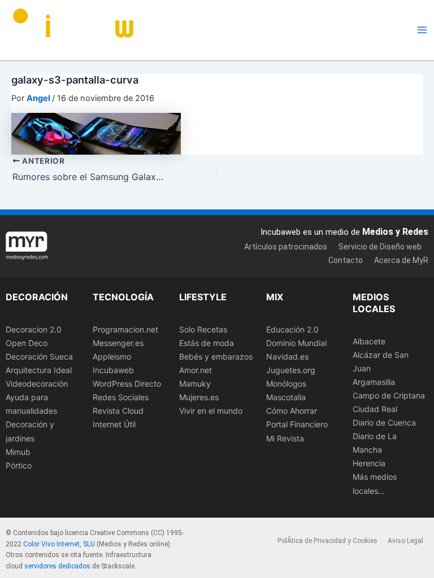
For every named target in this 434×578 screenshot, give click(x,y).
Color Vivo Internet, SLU (59, 544)
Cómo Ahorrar (291, 410)
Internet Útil (114, 424)
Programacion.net (125, 329)
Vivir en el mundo (210, 410)
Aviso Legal (405, 541)
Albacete (369, 341)
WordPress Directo (127, 383)
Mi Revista (285, 438)
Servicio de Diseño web (380, 246)
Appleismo (112, 356)
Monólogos (286, 383)
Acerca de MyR (401, 260)
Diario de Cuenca (384, 422)
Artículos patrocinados (285, 246)
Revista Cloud (118, 410)
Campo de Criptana (389, 395)
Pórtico (19, 465)
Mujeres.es (199, 397)
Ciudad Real (375, 409)
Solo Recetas (203, 329)
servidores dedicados (57, 566)
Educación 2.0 (292, 329)
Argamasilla (374, 382)
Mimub (18, 452)
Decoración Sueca (39, 356)
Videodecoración (37, 383)
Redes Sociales (121, 397)
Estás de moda (206, 343)
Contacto (345, 260)
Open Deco (26, 343)
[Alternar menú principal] (422, 30)
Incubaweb (113, 370)
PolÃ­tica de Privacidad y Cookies (327, 541)
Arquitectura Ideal (39, 370)
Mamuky (195, 383)
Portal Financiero (297, 424)
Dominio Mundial (296, 343)
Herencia (369, 463)
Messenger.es (118, 343)
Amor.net (195, 370)
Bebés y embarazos (216, 356)
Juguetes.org (290, 370)
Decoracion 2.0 (34, 329)
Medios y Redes (395, 231)
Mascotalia (286, 397)
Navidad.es (287, 356)
